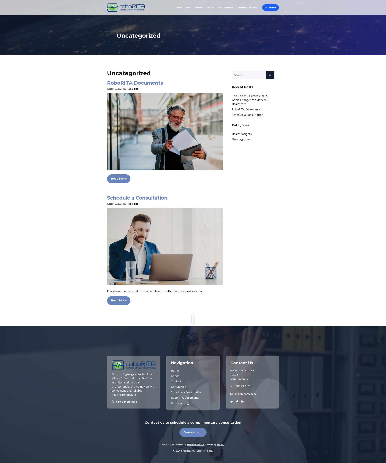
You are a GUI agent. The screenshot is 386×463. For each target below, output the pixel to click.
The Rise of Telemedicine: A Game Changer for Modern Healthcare (249, 100)
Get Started (270, 7)
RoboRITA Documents (135, 83)
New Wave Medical (195, 444)
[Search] (270, 75)
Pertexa (220, 444)
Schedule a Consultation (137, 198)
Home (179, 7)
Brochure (199, 7)
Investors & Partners (247, 7)
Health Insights (225, 7)
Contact (211, 7)
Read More (119, 178)
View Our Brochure (126, 402)
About (188, 7)
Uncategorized (241, 139)
